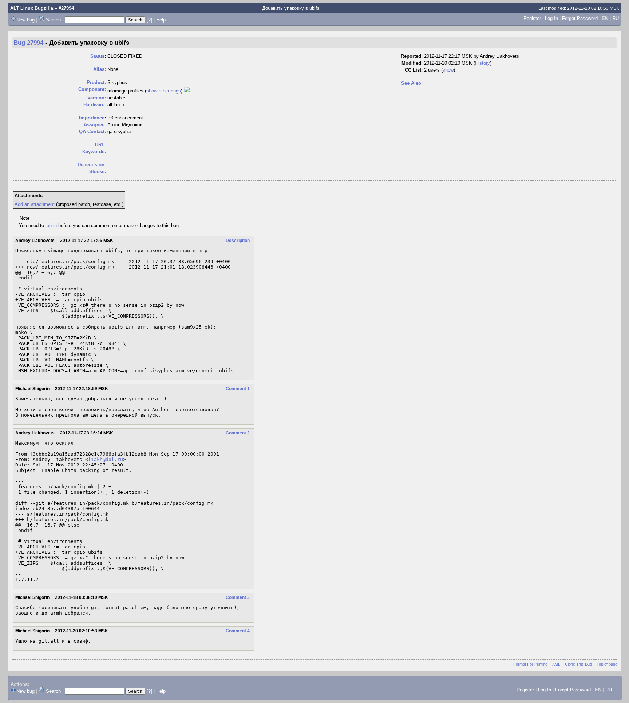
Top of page (607, 664)
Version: (96, 97)
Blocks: (97, 171)
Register (532, 18)
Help (161, 20)
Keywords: (94, 151)
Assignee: (95, 124)
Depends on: (92, 164)
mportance (91, 117)
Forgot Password (580, 18)
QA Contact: (92, 131)
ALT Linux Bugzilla (31, 8)
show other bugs (163, 91)
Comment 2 (238, 433)
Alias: (99, 69)
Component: (92, 89)
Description (238, 240)
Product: (96, 82)
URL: (100, 144)
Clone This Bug (578, 664)
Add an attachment (35, 204)
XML (556, 664)
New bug (25, 20)
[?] (149, 20)
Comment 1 (238, 388)
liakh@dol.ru (105, 459)
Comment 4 (238, 631)
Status (97, 56)
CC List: (414, 70)
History (482, 63)
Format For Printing (530, 664)
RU (615, 18)
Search (53, 20)
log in (51, 225)
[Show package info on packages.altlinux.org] (187, 91)
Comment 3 (238, 597)
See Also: (412, 83)
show (448, 70)
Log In (551, 18)
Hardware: (94, 104)
